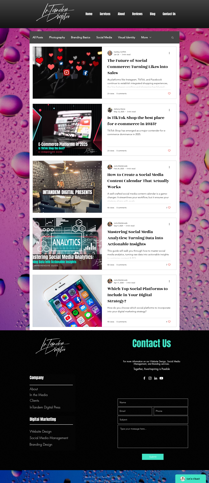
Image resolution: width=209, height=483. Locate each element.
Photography (57, 37)
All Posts (38, 37)
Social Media (104, 37)
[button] (105, 14)
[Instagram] (150, 378)
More (144, 37)
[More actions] (170, 53)
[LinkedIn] (156, 378)
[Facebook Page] (144, 378)
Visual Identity (126, 37)
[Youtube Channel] (161, 378)
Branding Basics (80, 37)
